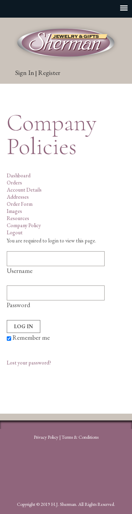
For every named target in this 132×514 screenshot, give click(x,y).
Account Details (24, 189)
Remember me (30, 337)
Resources (18, 218)
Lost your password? (29, 362)
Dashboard (18, 175)
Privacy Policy (46, 437)
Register (49, 72)
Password (18, 305)
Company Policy (24, 225)
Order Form (19, 203)
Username (19, 270)
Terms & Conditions (80, 437)
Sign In (24, 72)
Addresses (18, 196)
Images (14, 211)
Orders (14, 182)
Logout (15, 232)
